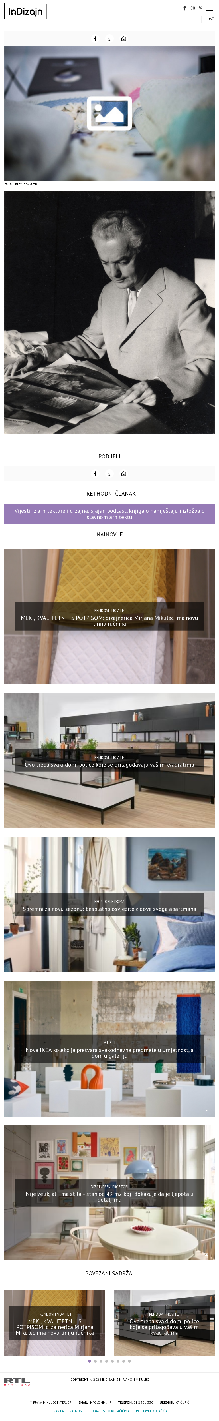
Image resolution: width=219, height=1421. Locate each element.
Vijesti (109, 1042)
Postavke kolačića (151, 1411)
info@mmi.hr (100, 1402)
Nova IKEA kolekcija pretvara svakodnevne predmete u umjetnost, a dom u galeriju (110, 1052)
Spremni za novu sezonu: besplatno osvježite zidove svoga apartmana (109, 908)
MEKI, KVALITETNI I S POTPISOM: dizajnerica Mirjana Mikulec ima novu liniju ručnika (109, 620)
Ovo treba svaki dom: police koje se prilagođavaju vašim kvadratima (109, 764)
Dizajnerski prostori (109, 1186)
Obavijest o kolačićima (110, 1411)
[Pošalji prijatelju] (123, 38)
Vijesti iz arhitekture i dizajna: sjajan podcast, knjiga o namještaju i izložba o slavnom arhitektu (110, 513)
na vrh (209, 1380)
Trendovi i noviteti (109, 610)
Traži (210, 19)
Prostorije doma (109, 901)
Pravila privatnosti (68, 1411)
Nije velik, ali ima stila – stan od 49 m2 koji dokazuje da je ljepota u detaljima (110, 1196)
